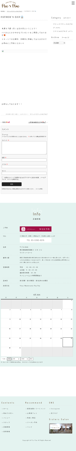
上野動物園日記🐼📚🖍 (37, 122)
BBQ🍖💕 (6, 122)
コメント (5, 140)
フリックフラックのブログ (14, 11)
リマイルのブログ (60, 31)
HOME (3, 11)
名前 (4, 157)
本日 (9, 359)
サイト (4, 171)
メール (5, 164)
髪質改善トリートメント (36, 408)
